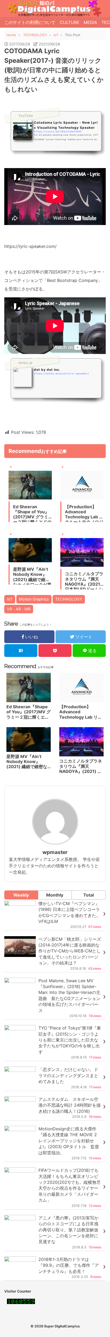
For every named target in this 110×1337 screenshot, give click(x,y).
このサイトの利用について (30, 22)
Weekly (21, 895)
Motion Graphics (34, 599)
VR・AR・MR (18, 609)
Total (88, 895)
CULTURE (69, 22)
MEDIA (90, 22)
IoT (10, 599)
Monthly (54, 895)
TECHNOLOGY (68, 599)
